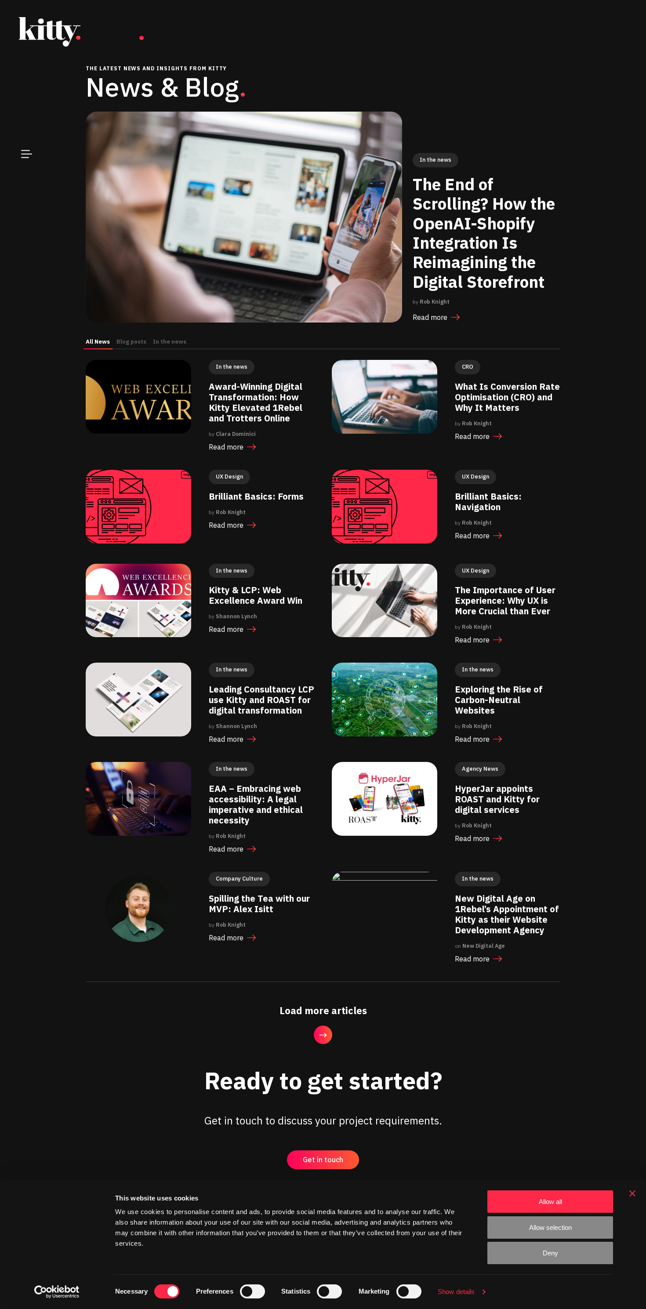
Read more (430, 317)
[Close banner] (632, 1193)
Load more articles (323, 1010)
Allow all (550, 1201)
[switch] (252, 1291)
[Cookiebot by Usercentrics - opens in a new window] (56, 1291)
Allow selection (550, 1227)
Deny (550, 1253)
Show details (456, 1291)
